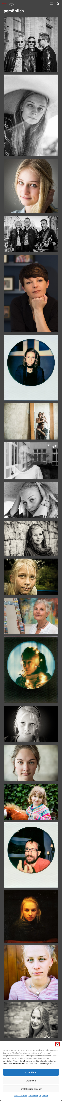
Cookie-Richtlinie (20, 1096)
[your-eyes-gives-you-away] (31, 763)
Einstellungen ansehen (31, 1088)
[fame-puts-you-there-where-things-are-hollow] (31, 421)
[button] (57, 1044)
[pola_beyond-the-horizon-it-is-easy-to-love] (31, 368)
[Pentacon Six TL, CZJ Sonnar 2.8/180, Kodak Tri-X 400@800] (31, 44)
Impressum (43, 1096)
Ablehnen (31, 1080)
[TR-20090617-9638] (31, 577)
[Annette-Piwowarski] (31, 616)
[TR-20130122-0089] (31, 186)
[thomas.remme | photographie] (8, 4)
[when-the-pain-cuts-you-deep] (31, 669)
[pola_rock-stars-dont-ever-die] (31, 855)
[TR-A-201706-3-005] (31, 115)
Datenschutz (33, 1096)
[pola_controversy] (31, 916)
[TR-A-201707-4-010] (31, 972)
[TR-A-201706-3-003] (31, 500)
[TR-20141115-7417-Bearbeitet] (31, 538)
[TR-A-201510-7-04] (31, 460)
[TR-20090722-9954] (31, 724)
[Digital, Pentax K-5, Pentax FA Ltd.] (31, 1020)
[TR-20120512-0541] (31, 802)
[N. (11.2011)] (31, 293)
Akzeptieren (31, 1072)
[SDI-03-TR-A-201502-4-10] (31, 234)
